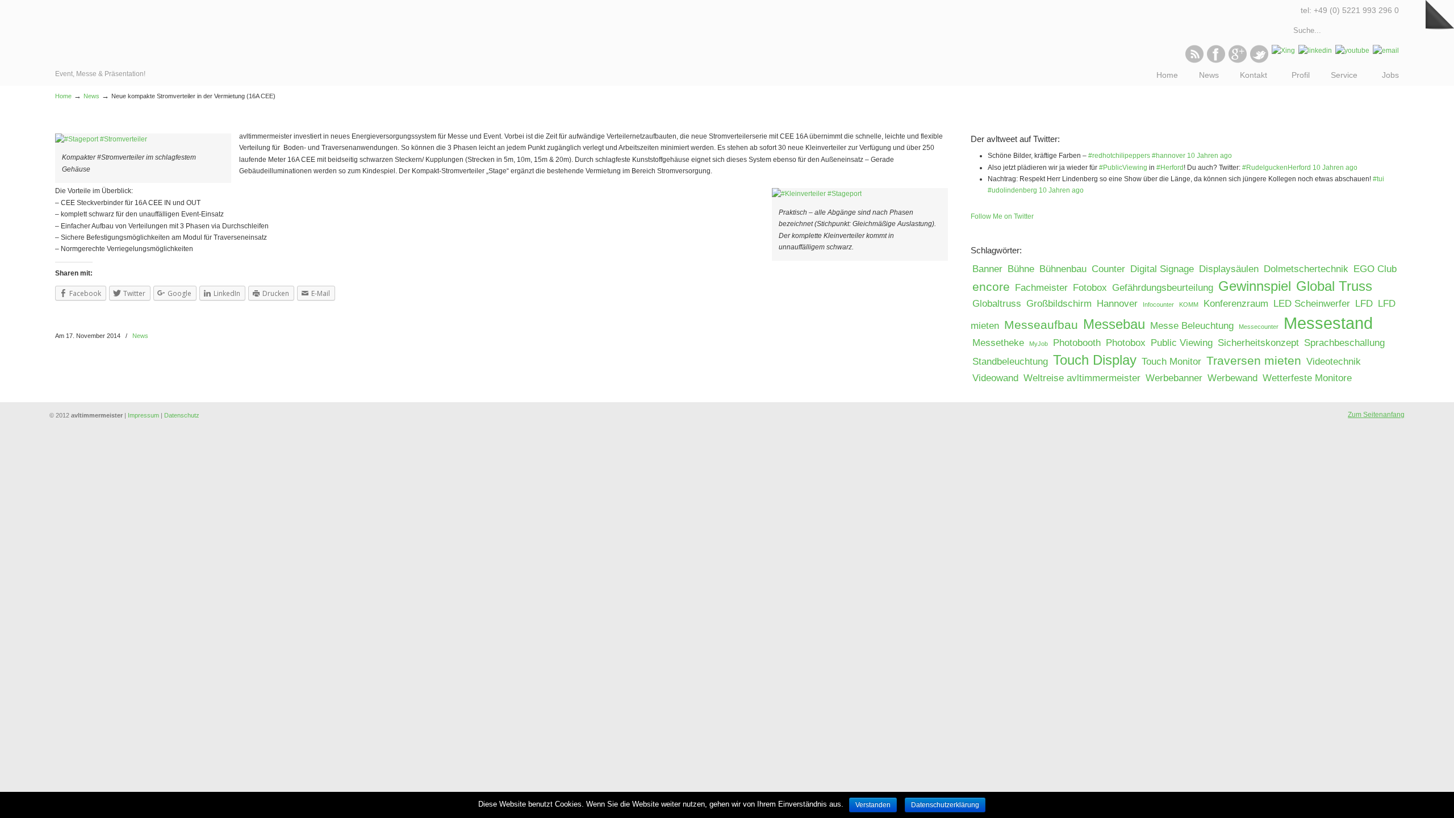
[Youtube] (1352, 51)
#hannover (1168, 156)
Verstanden (873, 805)
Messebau (1114, 324)
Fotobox (1090, 287)
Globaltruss (996, 303)
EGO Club (1375, 269)
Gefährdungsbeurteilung (1162, 287)
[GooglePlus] (1238, 61)
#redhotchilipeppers (1119, 156)
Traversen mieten (1253, 360)
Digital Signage (1162, 269)
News (91, 96)
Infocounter (1158, 304)
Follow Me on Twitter (1002, 216)
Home (63, 96)
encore (991, 286)
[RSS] (1194, 61)
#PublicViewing (1123, 168)
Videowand (995, 378)
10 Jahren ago (1209, 156)
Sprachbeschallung (1344, 342)
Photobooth (1077, 342)
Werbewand (1232, 378)
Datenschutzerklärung (945, 805)
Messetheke (998, 342)
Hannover (1117, 303)
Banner (987, 269)
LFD (1364, 303)
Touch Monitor (1171, 361)
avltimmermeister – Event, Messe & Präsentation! (104, 34)
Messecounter (1258, 326)
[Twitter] (1259, 61)
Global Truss (1334, 286)
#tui (1378, 179)
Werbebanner (1174, 378)
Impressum (143, 415)
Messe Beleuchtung (1192, 325)
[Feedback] (8, 185)
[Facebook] (1216, 61)
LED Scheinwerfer (1311, 303)
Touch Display (1095, 360)
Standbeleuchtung (1010, 361)
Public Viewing (1182, 342)
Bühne (1021, 269)
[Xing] (1283, 51)
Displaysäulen (1229, 269)
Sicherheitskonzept (1258, 342)
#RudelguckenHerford (1276, 168)
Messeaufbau (1041, 324)
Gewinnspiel (1254, 286)
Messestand (1328, 323)
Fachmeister (1041, 287)
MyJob (1038, 343)
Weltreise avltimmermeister (1081, 378)
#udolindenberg (1012, 190)
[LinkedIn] (1315, 51)
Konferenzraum (1236, 303)
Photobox (1126, 342)
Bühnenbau (1063, 269)
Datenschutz (181, 415)
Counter (1108, 269)
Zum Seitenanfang (1376, 415)
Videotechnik (1333, 361)
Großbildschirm (1059, 303)
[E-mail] (1386, 51)
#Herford (1170, 168)
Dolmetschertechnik (1306, 269)
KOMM (1188, 304)
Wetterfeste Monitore (1307, 378)
